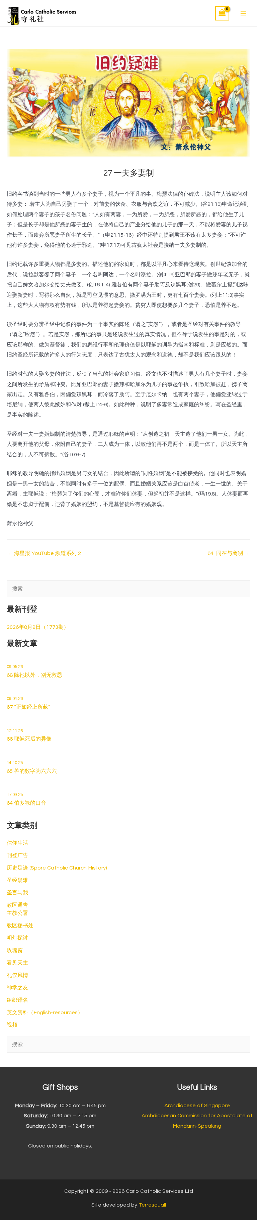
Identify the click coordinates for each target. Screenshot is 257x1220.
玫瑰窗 (15, 950)
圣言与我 (17, 892)
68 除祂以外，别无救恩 (34, 671)
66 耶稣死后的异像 (29, 735)
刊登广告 (17, 855)
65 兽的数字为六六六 (32, 767)
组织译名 (17, 1000)
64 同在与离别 (228, 553)
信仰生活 (17, 843)
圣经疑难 (17, 880)
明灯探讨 (17, 938)
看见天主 (17, 963)
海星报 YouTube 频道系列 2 (44, 553)
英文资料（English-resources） (45, 1012)
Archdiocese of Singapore (197, 1105)
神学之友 (17, 987)
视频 (12, 1025)
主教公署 (17, 913)
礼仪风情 (17, 975)
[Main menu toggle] (243, 13)
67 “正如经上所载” (28, 703)
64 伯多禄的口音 (26, 799)
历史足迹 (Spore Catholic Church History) (57, 868)
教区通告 (17, 905)
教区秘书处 (20, 925)
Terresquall (152, 1205)
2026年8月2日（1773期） (38, 627)
